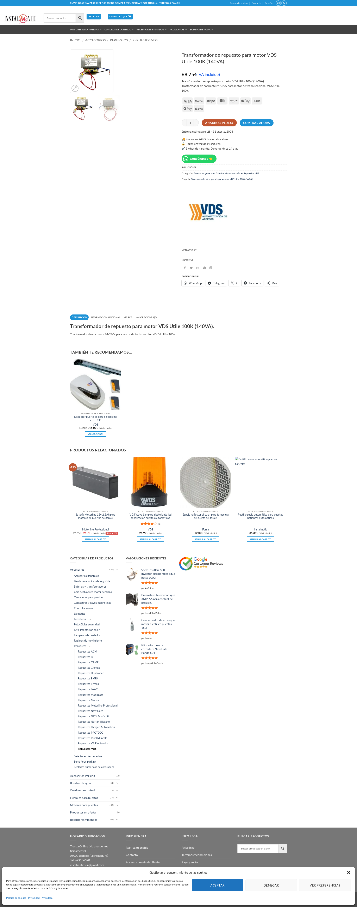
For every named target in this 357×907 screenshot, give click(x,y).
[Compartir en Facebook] (185, 268)
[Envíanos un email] (278, 3)
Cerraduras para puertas (88, 597)
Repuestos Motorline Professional (98, 705)
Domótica (80, 613)
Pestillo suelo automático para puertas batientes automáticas (260, 516)
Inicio (75, 40)
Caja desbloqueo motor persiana (93, 592)
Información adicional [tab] (105, 317)
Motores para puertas (84, 29)
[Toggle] (117, 569)
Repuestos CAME (88, 662)
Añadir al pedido (219, 123)
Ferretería (80, 619)
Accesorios (177, 29)
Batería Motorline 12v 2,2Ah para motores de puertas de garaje (95, 516)
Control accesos (83, 608)
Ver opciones (96, 434)
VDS (95, 424)
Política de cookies (16, 897)
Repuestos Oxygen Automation (96, 727)
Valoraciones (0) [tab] (146, 317)
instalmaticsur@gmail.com (87, 865)
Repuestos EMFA (88, 678)
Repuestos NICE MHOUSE (93, 716)
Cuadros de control (118, 29)
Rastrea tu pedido (239, 3)
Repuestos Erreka (88, 683)
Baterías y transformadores (229, 173)
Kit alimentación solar (87, 629)
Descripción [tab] (79, 317)
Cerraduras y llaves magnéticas (92, 602)
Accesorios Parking (82, 775)
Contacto (256, 3)
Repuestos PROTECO (90, 732)
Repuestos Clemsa (89, 667)
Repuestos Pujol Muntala (92, 738)
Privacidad (34, 897)
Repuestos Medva (88, 700)
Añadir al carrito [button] (95, 539)
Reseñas (269, 3)
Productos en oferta (83, 812)
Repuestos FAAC (88, 689)
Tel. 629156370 (80, 860)
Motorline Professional (95, 529)
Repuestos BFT (87, 657)
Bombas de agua (200, 29)
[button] (349, 872)
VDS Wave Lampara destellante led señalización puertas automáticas (150, 516)
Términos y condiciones (197, 855)
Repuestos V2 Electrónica (93, 743)
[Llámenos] (284, 3)
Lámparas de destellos (87, 635)
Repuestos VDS (144, 40)
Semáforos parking (85, 761)
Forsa (205, 529)
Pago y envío (190, 862)
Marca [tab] (128, 317)
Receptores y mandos (150, 29)
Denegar (271, 885)
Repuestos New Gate (90, 711)
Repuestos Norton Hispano (94, 721)
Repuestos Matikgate (90, 694)
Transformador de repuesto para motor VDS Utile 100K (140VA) (222, 179)
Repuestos (119, 40)
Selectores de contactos (88, 756)
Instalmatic (260, 529)
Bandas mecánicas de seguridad (92, 581)
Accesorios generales (204, 173)
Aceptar (217, 885)
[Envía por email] (198, 268)
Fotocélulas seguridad (87, 624)
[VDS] (207, 212)
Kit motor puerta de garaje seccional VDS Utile (95, 418)
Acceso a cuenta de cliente (142, 862)
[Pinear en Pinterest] (204, 268)
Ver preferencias (325, 885)
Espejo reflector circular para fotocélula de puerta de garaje (205, 516)
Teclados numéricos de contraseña (94, 767)
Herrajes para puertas (84, 797)
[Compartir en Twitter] (191, 268)
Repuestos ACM (87, 651)
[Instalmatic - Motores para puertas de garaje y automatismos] (20, 19)
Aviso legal (47, 897)
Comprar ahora (256, 123)
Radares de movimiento (88, 640)
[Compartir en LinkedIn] (211, 268)
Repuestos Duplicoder (91, 673)
